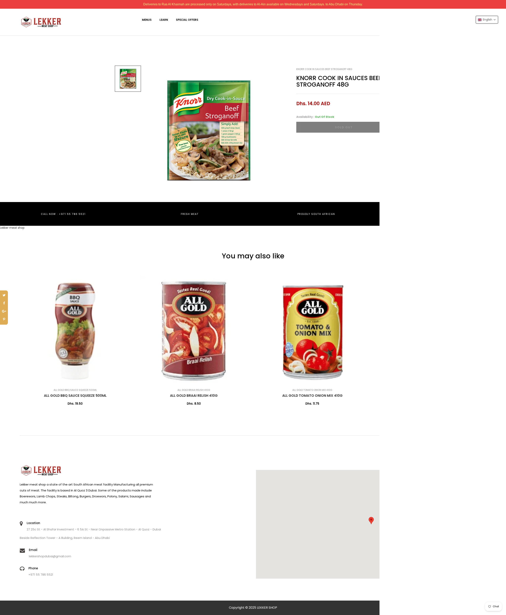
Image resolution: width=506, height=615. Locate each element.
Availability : (305, 117)
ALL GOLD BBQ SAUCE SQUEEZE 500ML (75, 395)
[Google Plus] (4, 312)
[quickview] (88, 381)
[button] (487, 19)
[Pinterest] (4, 320)
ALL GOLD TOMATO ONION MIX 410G (312, 395)
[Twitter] (4, 295)
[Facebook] (4, 303)
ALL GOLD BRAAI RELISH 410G (194, 395)
